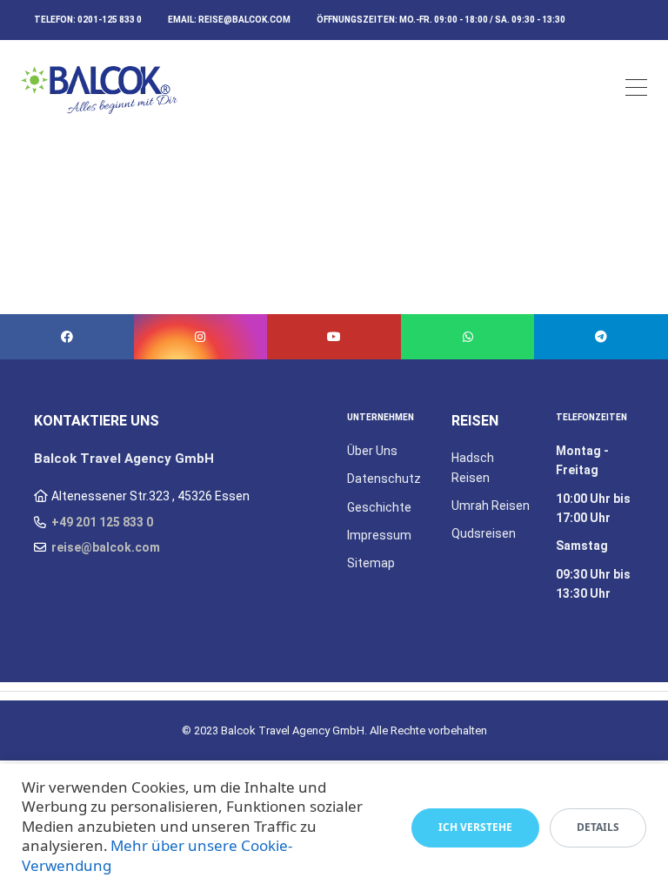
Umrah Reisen (490, 505)
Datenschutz (384, 479)
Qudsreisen (483, 533)
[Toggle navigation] (636, 90)
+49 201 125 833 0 (102, 522)
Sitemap (371, 563)
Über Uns (372, 451)
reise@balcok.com (244, 19)
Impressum (379, 535)
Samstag (582, 546)
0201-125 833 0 (109, 19)
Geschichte (379, 507)
